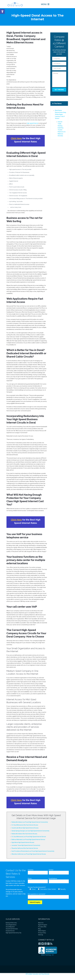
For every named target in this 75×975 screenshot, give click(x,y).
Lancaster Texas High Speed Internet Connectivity (26, 845)
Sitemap (40, 934)
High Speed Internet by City (13, 932)
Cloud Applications (11, 924)
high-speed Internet (32, 123)
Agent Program (42, 924)
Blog (39, 928)
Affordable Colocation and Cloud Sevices (37, 974)
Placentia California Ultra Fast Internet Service (25, 848)
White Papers (42, 930)
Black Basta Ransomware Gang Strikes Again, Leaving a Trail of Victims (60, 114)
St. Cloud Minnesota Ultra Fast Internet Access (25, 825)
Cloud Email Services (12, 928)
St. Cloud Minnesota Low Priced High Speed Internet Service (29, 836)
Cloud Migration (10, 926)
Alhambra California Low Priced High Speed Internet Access (29, 854)
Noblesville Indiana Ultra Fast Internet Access (24, 833)
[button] (2, 11)
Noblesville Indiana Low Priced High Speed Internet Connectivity (30, 822)
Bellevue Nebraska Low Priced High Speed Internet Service (28, 839)
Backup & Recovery (11, 922)
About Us (40, 922)
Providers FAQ (42, 926)
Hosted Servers (10, 930)
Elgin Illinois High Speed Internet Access (23, 842)
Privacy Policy (42, 932)
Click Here (16, 138)
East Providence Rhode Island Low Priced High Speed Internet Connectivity (33, 851)
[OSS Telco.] (15, 4)
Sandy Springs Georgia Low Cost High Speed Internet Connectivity (30, 831)
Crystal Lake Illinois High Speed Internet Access (25, 828)
